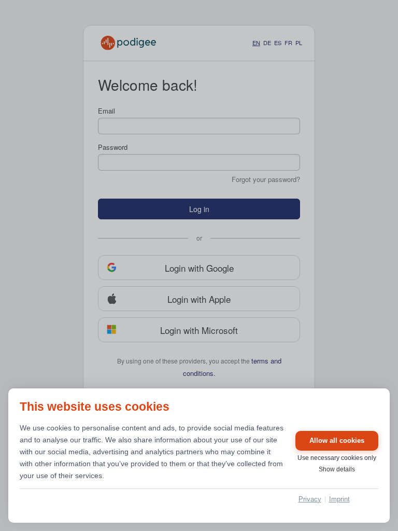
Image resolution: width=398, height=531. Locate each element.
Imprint (339, 499)
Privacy (309, 499)
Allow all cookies (336, 440)
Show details (337, 469)
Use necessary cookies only (336, 458)
